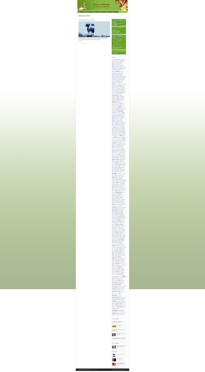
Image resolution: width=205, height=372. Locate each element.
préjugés (124, 235)
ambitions (115, 69)
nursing (115, 216)
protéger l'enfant (114, 235)
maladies (115, 190)
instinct (119, 179)
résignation (121, 257)
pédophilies (119, 240)
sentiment (116, 262)
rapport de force (116, 242)
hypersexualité (114, 169)
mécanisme (113, 212)
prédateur (118, 235)
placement (120, 229)
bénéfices (116, 86)
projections (113, 234)
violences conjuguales (120, 301)
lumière (121, 188)
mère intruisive (119, 207)
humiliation (119, 167)
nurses (113, 216)
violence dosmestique (114, 298)
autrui (115, 78)
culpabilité (114, 112)
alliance (116, 67)
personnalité (114, 228)
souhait (116, 268)
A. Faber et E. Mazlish (115, 59)
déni (115, 127)
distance (121, 118)
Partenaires (107, 11)
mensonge (113, 199)
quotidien (118, 241)
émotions (114, 313)
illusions (118, 170)
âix (121, 307)
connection (118, 100)
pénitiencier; (122, 240)
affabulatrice (119, 62)
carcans (118, 87)
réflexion (113, 256)
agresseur (113, 63)
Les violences (94, 11)
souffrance (119, 266)
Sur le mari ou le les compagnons (117, 23)
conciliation (113, 97)
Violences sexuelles (117, 27)
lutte (123, 188)
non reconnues (117, 215)
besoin (116, 81)
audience (118, 77)
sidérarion (121, 263)
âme (123, 307)
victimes (119, 291)
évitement (117, 314)
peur (120, 228)
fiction (119, 151)
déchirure (116, 124)
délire (112, 127)
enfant (115, 137)
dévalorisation (119, 131)
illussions (121, 170)
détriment (116, 131)
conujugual (113, 105)
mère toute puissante (121, 209)
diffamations (113, 116)
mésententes (116, 213)
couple (120, 107)
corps (116, 105)
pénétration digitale (114, 241)
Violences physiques (117, 20)
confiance (114, 99)
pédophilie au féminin (114, 240)
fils (125, 151)
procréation (118, 233)
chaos (120, 90)
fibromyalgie (116, 151)
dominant (121, 120)
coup (123, 105)
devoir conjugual (114, 115)
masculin (121, 196)
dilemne (120, 117)
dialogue (122, 115)
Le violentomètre (119, 325)
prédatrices (121, 235)
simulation (117, 265)
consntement (119, 101)
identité (123, 169)
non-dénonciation (122, 214)
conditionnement (121, 97)
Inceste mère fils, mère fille (116, 30)
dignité (118, 117)
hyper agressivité (114, 168)
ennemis (115, 140)
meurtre (123, 199)
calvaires (113, 87)
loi (114, 188)
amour (118, 71)
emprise (123, 134)
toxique (119, 280)
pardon (113, 221)
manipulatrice (113, 195)
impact (123, 170)
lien (124, 187)
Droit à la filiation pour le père (117, 39)
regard (120, 243)
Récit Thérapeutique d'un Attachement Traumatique (121, 363)
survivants (115, 270)
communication (121, 92)
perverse (118, 228)
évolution (120, 314)
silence (113, 265)
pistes (115, 229)
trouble (113, 287)
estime (113, 142)
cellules (124, 87)
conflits (118, 99)
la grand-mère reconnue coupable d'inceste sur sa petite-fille (118, 330)
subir (117, 269)
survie (113, 270)
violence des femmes (123, 297)
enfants (123, 137)
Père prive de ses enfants (117, 41)
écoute (115, 308)
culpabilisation (121, 111)
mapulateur (122, 195)
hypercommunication (119, 168)
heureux (117, 161)
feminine (122, 146)
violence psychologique (120, 299)
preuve (124, 232)
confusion (122, 99)
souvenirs (122, 268)
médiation (119, 212)
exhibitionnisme (124, 143)
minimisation (117, 200)
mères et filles (117, 208)
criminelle (119, 110)
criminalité (124, 108)
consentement (114, 101)
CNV (123, 91)
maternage (121, 197)
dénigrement (117, 127)
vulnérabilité (119, 306)
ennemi (113, 140)
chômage (115, 91)
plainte (123, 229)
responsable (113, 251)
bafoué (124, 78)
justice (121, 186)
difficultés (116, 116)
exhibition (120, 143)
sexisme (113, 263)
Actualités (100, 11)
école (113, 308)
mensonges (117, 199)
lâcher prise (113, 189)
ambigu (113, 69)
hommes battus (122, 164)
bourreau (121, 85)
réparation (119, 256)
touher (116, 280)
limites (112, 188)
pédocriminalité (114, 239)
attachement (118, 76)
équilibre (124, 313)
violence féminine (120, 298)
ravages (120, 242)
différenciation (114, 117)
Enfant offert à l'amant (115, 32)
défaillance (122, 124)
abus (122, 59)
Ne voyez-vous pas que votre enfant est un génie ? (121, 346)
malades (119, 189)
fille (123, 151)
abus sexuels (113, 60)
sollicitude (124, 265)
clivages (121, 91)
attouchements (114, 77)
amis (121, 69)
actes (116, 61)
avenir (117, 78)
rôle (120, 258)
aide (117, 66)
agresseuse (120, 63)
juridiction (113, 186)
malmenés (113, 192)
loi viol (116, 188)
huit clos (113, 167)
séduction (113, 274)
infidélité (116, 176)
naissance (113, 214)
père (116, 237)
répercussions (114, 257)
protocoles (123, 234)
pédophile (117, 239)
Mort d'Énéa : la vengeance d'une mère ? (121, 334)
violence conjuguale (115, 297)
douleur (123, 121)
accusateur (122, 60)
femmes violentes (122, 150)
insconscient (113, 179)
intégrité (123, 182)
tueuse (118, 287)
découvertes (119, 124)
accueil (119, 60)
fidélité (121, 151)
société (120, 265)
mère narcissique (123, 207)
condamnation (117, 97)
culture (117, 112)
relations (117, 245)
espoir (124, 141)
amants (124, 68)
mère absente (119, 204)
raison (113, 242)
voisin (112, 306)
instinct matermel (123, 179)
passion (122, 224)
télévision (123, 287)
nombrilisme (116, 214)
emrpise (118, 135)
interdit (124, 180)
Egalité (120, 132)
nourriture (121, 215)
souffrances (113, 268)
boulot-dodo (117, 85)
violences (114, 301)
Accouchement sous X (115, 48)
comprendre (117, 96)
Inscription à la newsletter (123, 11)
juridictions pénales (117, 186)
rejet (122, 243)
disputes (114, 118)
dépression (120, 129)
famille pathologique (117, 146)
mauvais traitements (117, 198)
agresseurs (117, 63)
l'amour (116, 187)
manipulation (119, 193)
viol (120, 293)
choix (112, 91)
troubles (115, 287)
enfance (121, 135)
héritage (121, 169)
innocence (113, 178)
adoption (116, 62)
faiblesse (119, 144)
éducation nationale (114, 311)
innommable (116, 178)
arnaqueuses (113, 76)
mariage (113, 196)
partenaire (117, 224)
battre (119, 79)
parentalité (119, 221)
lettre (121, 187)
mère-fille (116, 204)
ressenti (117, 251)
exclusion (113, 143)
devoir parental (118, 115)
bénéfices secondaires (120, 86)
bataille (116, 79)
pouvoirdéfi (113, 232)
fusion (119, 154)
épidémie (118, 313)
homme (117, 162)
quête (120, 241)
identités (113, 170)
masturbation (117, 197)
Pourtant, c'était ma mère (121, 354)
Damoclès (120, 112)
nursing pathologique (119, 216)
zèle (120, 307)
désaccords (123, 129)
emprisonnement (114, 135)
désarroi (116, 130)
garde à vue (123, 155)
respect (120, 249)
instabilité (117, 179)
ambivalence (118, 69)
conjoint (115, 100)
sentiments (120, 262)
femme (113, 147)
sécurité (122, 272)
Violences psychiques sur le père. (117, 47)
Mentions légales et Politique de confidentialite (84, 369)
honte (118, 165)
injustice (122, 177)
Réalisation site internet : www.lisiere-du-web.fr (120, 369)
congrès (113, 100)
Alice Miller (121, 66)
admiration (113, 62)
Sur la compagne (114, 24)
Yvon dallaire (113, 307)
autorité (121, 77)
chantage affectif (116, 90)
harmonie (113, 161)
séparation (120, 274)
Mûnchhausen (121, 213)
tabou (124, 276)
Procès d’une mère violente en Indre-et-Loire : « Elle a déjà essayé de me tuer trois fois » (119, 338)
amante (121, 68)
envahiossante (114, 141)
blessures (120, 82)
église (123, 311)
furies (117, 154)
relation (114, 245)
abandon (119, 59)
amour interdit (122, 71)
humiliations (123, 167)
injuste (119, 177)
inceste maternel (119, 173)
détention (113, 131)
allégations (115, 68)
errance (120, 141)
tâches (121, 287)
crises (122, 110)
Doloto (116, 120)
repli (114, 249)
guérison (114, 159)
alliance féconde (120, 67)
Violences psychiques (117, 36)
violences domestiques (119, 302)
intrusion (120, 182)
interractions (113, 182)
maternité (113, 198)
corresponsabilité (120, 105)
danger (123, 112)
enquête (118, 140)
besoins (118, 81)
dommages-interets (118, 121)
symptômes (117, 271)
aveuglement (120, 78)
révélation (117, 258)
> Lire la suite (80, 40)
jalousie (122, 183)
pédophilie (121, 239)
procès (121, 233)
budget (124, 85)
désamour (113, 130)
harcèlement (122, 159)
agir (121, 62)
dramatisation (121, 122)
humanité (116, 167)
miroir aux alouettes (121, 200)
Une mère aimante (120, 358)
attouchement (123, 76)
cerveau (118, 89)
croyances (113, 111)
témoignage (114, 288)
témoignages (119, 288)
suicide (119, 269)
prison (112, 233)
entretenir (124, 140)
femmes (123, 149)
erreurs (122, 141)
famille (113, 146)
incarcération (118, 171)
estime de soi (116, 142)
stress (112, 269)
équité (112, 314)
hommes (116, 164)
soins (122, 265)
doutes (116, 122)
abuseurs (124, 59)
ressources (120, 251)
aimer (119, 66)
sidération (124, 263)
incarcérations (122, 171)
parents (115, 222)
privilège (115, 233)
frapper (113, 154)
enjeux (124, 138)
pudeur (123, 236)
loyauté (118, 188)
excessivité (120, 142)
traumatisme (118, 284)
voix (114, 306)
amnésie (113, 71)
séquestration (117, 276)
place (117, 229)
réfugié (115, 256)
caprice (116, 87)
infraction (113, 177)
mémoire (122, 212)
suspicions (119, 270)
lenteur (119, 187)
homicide (122, 161)
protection (120, 234)
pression (121, 232)
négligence (124, 216)
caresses (121, 87)
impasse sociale (114, 171)
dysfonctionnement (117, 123)
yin (124, 306)
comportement (115, 95)
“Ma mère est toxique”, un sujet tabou (86, 19)
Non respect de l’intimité (116, 31)
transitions (113, 284)
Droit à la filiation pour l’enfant (117, 38)
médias (116, 212)
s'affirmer (124, 258)
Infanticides (114, 22)
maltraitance (118, 192)
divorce (113, 120)
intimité (117, 182)
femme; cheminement (118, 147)
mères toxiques (115, 209)
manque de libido (118, 195)
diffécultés (119, 116)
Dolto (119, 120)
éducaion (118, 308)
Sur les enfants (114, 21)
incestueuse (123, 173)
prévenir (113, 236)
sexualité (117, 263)
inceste (114, 173)
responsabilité (116, 250)
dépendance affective (118, 128)
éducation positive (119, 311)
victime (114, 291)
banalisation (113, 79)
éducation (115, 310)
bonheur (114, 83)
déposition (116, 129)
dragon (118, 122)
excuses (117, 143)
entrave (121, 140)
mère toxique (115, 211)
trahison (123, 280)
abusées (117, 60)
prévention (116, 236)
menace (122, 198)
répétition (118, 257)
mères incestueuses (122, 208)
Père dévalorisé (115, 42)
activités (118, 61)
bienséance (113, 82)
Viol (112, 29)
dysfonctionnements (122, 123)
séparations (113, 276)
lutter (125, 188)
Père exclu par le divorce (116, 43)
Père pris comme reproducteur (117, 40)
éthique (115, 314)
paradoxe (118, 220)
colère (116, 92)
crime (121, 108)
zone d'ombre (117, 307)
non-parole (113, 215)
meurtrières (113, 200)
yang (122, 306)
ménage (113, 213)
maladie (122, 189)
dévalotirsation (124, 131)
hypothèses (117, 169)
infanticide (113, 176)
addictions (121, 61)
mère (113, 204)
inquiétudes (121, 178)
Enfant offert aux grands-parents (117, 33)
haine (117, 159)
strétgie (115, 269)
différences (123, 116)
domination (114, 121)
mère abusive (124, 204)
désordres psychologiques (121, 130)
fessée (113, 151)
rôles (122, 258)
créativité (116, 111)
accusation (113, 61)
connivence (121, 100)
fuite (115, 154)
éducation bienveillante (121, 310)
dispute (123, 117)
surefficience (122, 269)
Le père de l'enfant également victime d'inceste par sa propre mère (117, 322)
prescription (117, 232)
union (123, 288)
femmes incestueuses (115, 150)
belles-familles (122, 79)
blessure (116, 82)
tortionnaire (113, 280)
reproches (117, 249)
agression (114, 65)
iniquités (117, 177)
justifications (113, 187)
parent (116, 221)
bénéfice (113, 86)
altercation (118, 68)
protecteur (116, 234)
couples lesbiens (114, 108)
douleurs (113, 122)
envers (117, 141)
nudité (123, 215)
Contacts (113, 11)
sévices (120, 276)
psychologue (120, 236)
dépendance (113, 128)
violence (114, 296)
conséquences (114, 102)
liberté (123, 187)
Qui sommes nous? (86, 11)
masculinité (113, 197)
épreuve (121, 313)
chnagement (123, 90)
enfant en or (119, 137)
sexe (123, 262)
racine (123, 241)
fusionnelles (123, 154)
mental (120, 199)
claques (118, 91)
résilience (114, 258)
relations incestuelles (122, 245)
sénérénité (116, 274)
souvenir (119, 268)
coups (118, 108)
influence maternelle (120, 176)
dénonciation (122, 127)
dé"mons (113, 124)
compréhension (122, 96)
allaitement (113, 67)
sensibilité (113, 262)
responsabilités (121, 250)
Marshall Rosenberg (117, 196)
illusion (116, 170)
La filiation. (114, 37)
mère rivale (113, 208)
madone (116, 189)
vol (115, 306)
